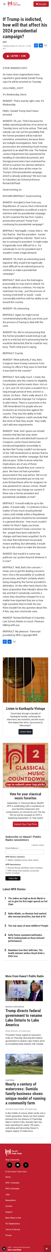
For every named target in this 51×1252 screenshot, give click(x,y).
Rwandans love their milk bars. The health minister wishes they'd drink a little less (26, 953)
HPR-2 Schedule (12, 1189)
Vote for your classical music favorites (25, 796)
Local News (9, 1080)
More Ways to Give (13, 1218)
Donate (42, 4)
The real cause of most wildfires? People (28, 925)
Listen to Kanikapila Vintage (25, 709)
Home (8, 1177)
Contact (8, 1206)
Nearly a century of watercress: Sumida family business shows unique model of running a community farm (25, 1093)
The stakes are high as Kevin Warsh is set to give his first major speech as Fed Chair (27, 901)
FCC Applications (12, 1224)
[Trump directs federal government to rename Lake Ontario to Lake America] (24, 990)
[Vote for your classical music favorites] (25, 765)
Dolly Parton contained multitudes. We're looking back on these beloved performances (26, 938)
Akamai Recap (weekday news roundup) (24, 868)
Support (8, 1212)
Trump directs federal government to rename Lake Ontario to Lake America (23, 1017)
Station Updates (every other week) (22, 860)
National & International (14, 1007)
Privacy (8, 1235)
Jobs (7, 1195)
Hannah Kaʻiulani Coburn (14, 1109)
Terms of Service (12, 1230)
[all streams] (47, 1248)
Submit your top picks (25, 824)
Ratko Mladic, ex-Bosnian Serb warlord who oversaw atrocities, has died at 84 (27, 915)
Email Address (12, 848)
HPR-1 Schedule (12, 1183)
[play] (4, 1248)
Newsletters (10, 1200)
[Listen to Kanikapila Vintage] (25, 680)
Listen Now (25, 731)
